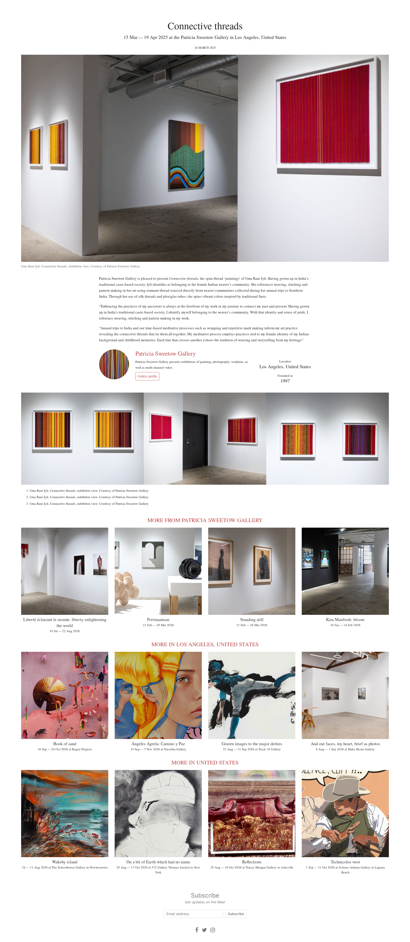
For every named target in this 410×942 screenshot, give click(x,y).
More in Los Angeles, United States (205, 644)
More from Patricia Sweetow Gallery (205, 520)
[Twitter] (204, 930)
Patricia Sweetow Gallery (165, 353)
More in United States (205, 762)
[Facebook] (196, 930)
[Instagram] (213, 930)
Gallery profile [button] (147, 376)
